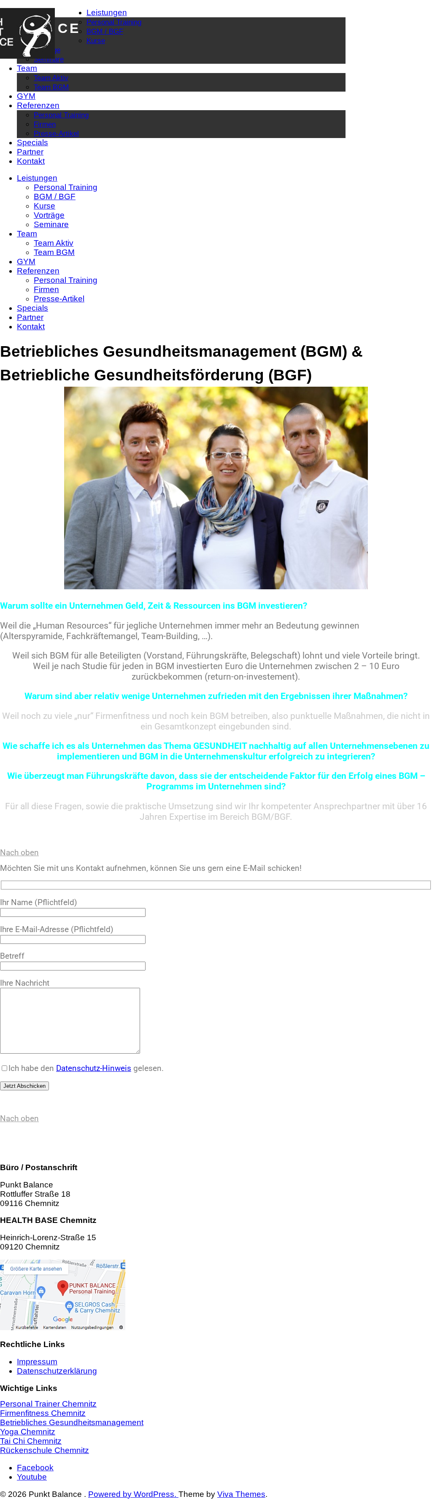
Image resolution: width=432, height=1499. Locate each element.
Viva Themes (241, 1494)
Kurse (95, 40)
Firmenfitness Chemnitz (43, 1413)
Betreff (12, 956)
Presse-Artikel (56, 133)
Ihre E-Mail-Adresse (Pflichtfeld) (56, 929)
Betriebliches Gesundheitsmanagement (71, 1422)
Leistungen (106, 12)
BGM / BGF (104, 31)
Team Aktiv (51, 77)
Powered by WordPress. (133, 1494)
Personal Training (113, 22)
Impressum (37, 1361)
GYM (26, 96)
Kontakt (31, 161)
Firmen (45, 124)
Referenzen (38, 105)
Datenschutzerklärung (57, 1370)
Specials (32, 142)
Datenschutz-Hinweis (93, 1068)
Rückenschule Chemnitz (44, 1450)
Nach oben (19, 852)
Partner (30, 151)
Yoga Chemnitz (27, 1431)
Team (27, 68)
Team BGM (51, 87)
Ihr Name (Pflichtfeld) (38, 902)
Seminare (49, 59)
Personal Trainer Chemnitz (48, 1403)
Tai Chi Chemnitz (31, 1441)
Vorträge (49, 215)
